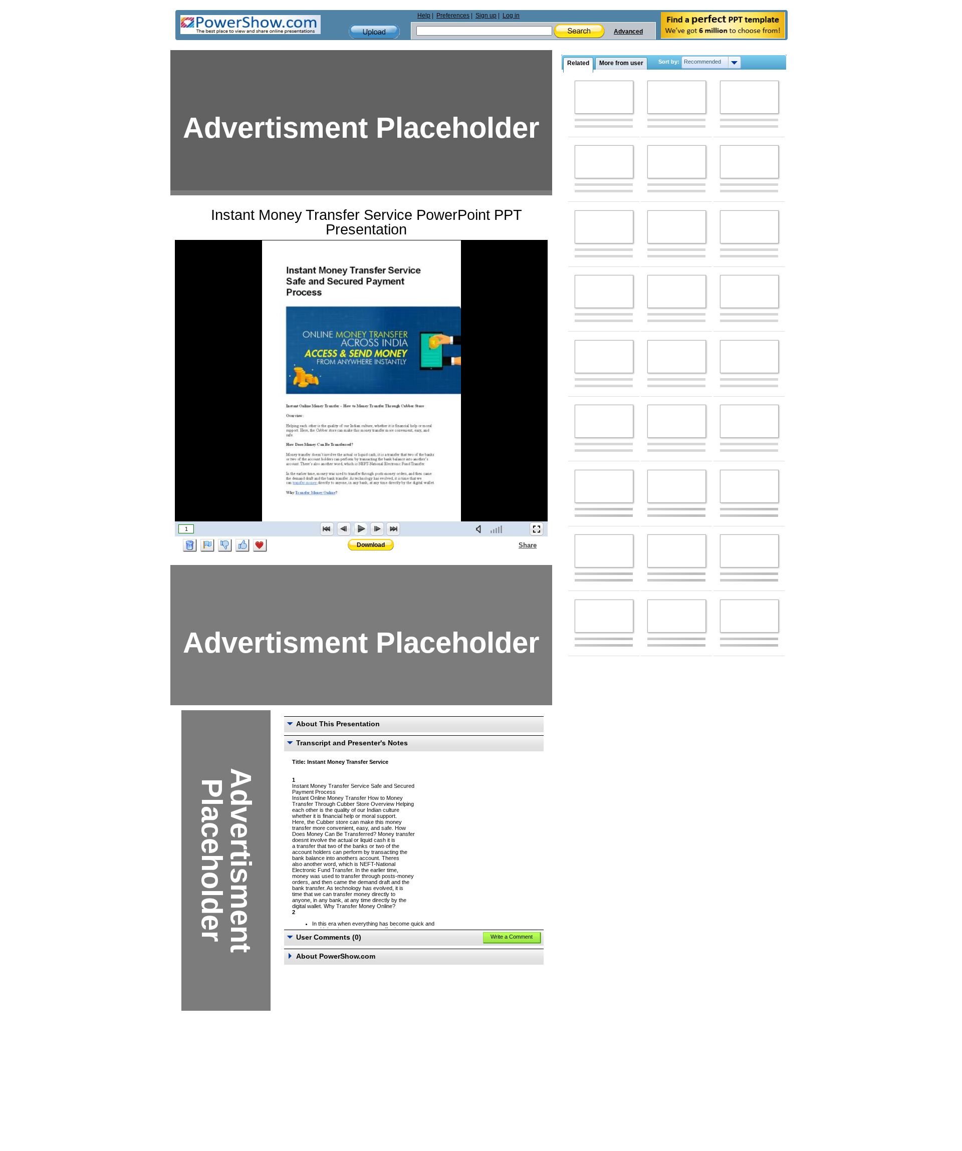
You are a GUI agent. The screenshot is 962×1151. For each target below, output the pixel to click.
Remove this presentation (190, 545)
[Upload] (374, 32)
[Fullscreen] (536, 528)
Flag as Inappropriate (207, 545)
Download (371, 544)
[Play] (360, 528)
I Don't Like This (225, 545)
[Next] (376, 528)
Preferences (452, 15)
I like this (242, 545)
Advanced (628, 31)
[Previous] (343, 528)
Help (423, 15)
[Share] (513, 545)
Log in (511, 15)
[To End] (393, 528)
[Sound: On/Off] (480, 528)
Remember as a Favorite (260, 545)
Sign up (486, 15)
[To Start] (327, 528)
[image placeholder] (604, 97)
